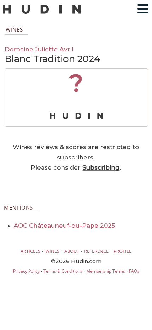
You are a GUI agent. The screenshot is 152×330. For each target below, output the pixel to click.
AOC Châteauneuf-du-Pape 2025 (64, 225)
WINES (52, 251)
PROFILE (122, 251)
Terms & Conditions (62, 271)
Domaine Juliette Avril (39, 49)
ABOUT (71, 251)
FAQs (134, 271)
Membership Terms (105, 271)
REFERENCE (96, 251)
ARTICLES (30, 251)
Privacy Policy (26, 271)
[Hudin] (42, 12)
